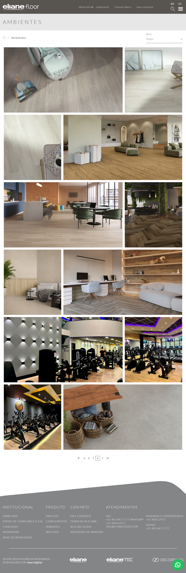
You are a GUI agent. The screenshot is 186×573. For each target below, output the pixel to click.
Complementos (56, 521)
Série (148, 34)
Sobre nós (10, 516)
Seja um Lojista (81, 526)
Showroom (11, 532)
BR (172, 3)
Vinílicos (52, 516)
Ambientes (53, 526)
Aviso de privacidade (17, 537)
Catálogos (102, 7)
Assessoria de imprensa (86, 532)
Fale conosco (145, 7)
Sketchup (52, 532)
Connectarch (122, 7)
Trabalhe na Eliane (83, 521)
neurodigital (34, 562)
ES (180, 3)
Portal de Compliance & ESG (23, 521)
